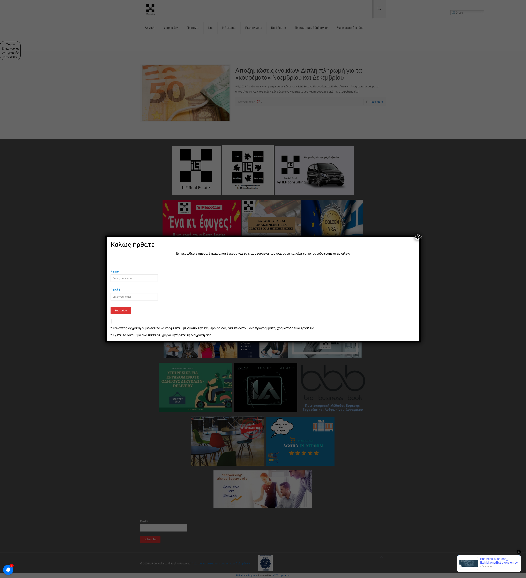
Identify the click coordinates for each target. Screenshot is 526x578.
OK (417, 237)
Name (115, 271)
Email (116, 290)
